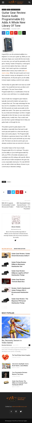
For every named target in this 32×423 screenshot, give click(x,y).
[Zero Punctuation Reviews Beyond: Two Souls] (5, 375)
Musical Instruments (15, 9)
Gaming (4, 337)
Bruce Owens (6, 28)
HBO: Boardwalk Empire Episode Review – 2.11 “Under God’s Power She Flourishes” (23, 206)
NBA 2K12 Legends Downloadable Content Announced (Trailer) (8, 205)
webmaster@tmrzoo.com (19, 406)
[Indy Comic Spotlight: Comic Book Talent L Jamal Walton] (6, 366)
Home (3, 6)
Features (9, 6)
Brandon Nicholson (7, 345)
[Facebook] (11, 411)
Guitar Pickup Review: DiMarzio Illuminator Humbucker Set (19, 264)
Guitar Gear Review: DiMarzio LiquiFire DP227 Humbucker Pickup (20, 273)
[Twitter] (16, 240)
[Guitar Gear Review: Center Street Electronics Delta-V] (6, 255)
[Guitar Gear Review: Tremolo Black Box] (6, 281)
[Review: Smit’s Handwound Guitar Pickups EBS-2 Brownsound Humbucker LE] (6, 289)
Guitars (9, 181)
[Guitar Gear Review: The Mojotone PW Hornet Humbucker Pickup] (6, 300)
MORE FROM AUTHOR (19, 248)
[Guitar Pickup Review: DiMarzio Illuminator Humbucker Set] (6, 264)
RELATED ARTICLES (7, 248)
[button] (29, 2)
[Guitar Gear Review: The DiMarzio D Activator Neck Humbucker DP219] (6, 382)
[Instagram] (16, 411)
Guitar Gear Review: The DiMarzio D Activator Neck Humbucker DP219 (19, 382)
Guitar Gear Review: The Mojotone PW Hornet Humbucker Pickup (20, 301)
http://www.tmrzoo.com (16, 229)
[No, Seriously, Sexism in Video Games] (16, 327)
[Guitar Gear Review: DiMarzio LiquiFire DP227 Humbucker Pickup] (6, 272)
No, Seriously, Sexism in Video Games (12, 341)
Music (8, 9)
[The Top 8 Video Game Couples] (5, 357)
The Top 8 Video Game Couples (21, 355)
